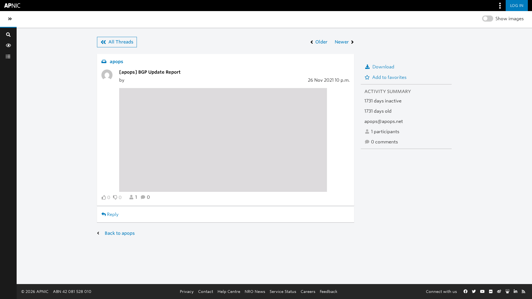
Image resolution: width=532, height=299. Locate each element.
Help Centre (229, 291)
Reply (112, 214)
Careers (308, 291)
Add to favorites (389, 77)
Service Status (283, 291)
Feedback (328, 291)
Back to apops (120, 233)
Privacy (187, 291)
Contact (205, 291)
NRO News (255, 291)
